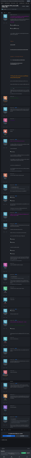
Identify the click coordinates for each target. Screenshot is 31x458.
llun (5, 291)
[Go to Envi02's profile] (5, 339)
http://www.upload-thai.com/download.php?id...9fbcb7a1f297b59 (19, 49)
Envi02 (5, 341)
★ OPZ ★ (5, 134)
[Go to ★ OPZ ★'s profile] (5, 131)
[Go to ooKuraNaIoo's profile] (2, 9)
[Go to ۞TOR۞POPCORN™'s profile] (5, 372)
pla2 (5, 302)
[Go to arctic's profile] (5, 396)
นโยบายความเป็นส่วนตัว (11, 453)
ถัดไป (4, 12)
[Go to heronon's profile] (5, 407)
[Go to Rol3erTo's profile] (5, 175)
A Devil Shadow (5, 100)
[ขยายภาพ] (12, 25)
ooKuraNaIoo (4, 9)
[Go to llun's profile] (5, 288)
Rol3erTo (5, 178)
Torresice (5, 267)
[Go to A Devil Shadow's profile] (5, 98)
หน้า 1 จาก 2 (9, 12)
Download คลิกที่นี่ (12, 44)
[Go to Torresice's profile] (5, 265)
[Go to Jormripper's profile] (5, 120)
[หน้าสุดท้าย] (6, 12)
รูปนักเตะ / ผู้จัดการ (14, 9)
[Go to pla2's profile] (5, 299)
